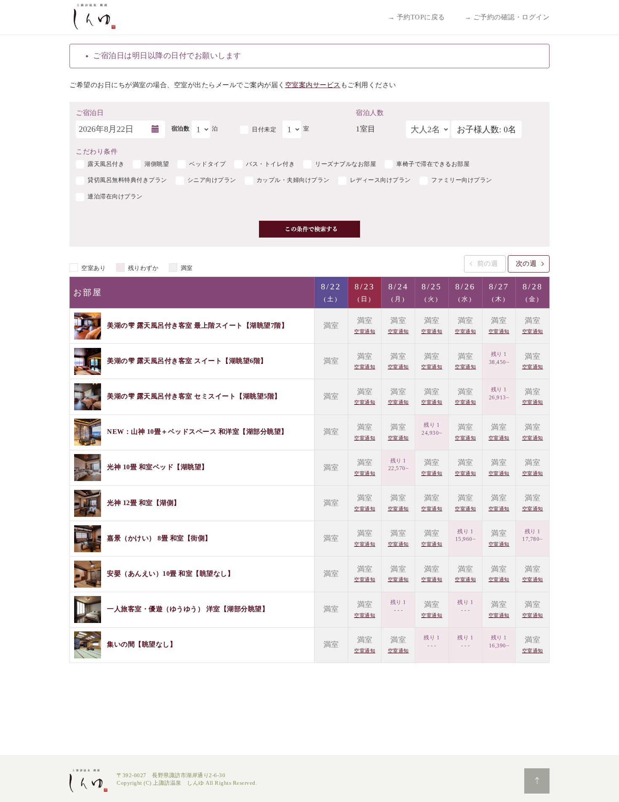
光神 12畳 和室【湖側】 (144, 502)
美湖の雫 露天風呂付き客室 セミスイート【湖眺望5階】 (194, 396)
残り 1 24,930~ (432, 429)
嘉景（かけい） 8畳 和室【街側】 (159, 537)
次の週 (526, 263)
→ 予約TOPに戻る (416, 17)
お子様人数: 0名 (486, 129)
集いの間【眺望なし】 (141, 644)
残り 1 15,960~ (465, 535)
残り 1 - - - (398, 606)
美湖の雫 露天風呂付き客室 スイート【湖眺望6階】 (187, 360)
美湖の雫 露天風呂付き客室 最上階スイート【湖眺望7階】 (197, 325)
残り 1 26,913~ (499, 393)
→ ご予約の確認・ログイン (507, 17)
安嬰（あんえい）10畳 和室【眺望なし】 (170, 573)
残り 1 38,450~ (499, 358)
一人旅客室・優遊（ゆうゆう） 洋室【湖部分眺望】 (188, 608)
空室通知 (364, 331)
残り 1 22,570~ (398, 464)
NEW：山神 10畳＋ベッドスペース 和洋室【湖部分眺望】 (197, 431)
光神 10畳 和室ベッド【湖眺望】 (157, 467)
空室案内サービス (313, 84)
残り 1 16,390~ (499, 641)
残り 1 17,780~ (532, 535)
